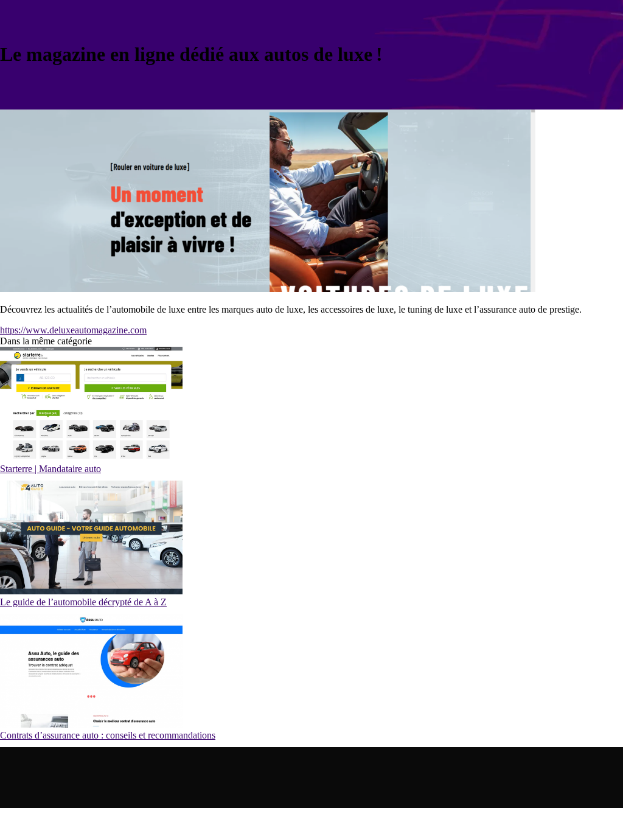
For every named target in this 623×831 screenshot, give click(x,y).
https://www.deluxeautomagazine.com (73, 330)
